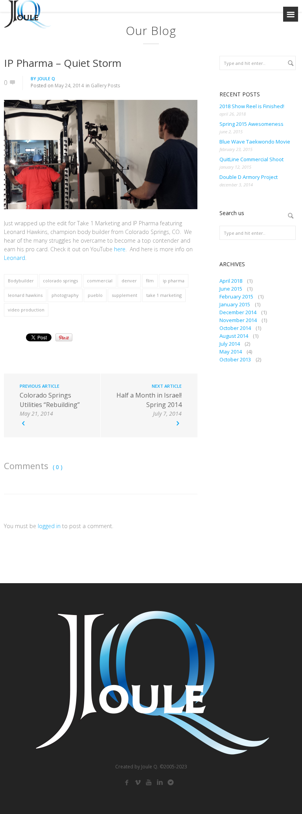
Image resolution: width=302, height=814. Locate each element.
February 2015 (236, 296)
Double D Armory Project (248, 176)
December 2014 (237, 312)
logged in (49, 526)
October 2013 (235, 359)
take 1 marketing (164, 295)
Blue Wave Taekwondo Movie (254, 141)
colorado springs (60, 281)
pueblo (95, 295)
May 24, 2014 (69, 85)
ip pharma (173, 281)
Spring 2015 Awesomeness (251, 123)
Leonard (14, 258)
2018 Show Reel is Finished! (251, 106)
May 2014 (230, 351)
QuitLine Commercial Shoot (251, 159)
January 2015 (234, 304)
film (150, 281)
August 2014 (233, 335)
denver (129, 281)
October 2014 (235, 327)
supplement (124, 295)
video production (26, 310)
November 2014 (238, 320)
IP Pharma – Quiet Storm (63, 63)
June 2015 (230, 288)
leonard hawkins (25, 295)
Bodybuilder (21, 281)
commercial (99, 281)
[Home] (27, 14)
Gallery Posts (105, 85)
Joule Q (46, 78)
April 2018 (230, 280)
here (119, 249)
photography (65, 295)
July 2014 (229, 343)
